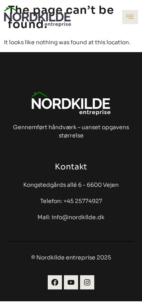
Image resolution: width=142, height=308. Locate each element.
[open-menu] (130, 17)
